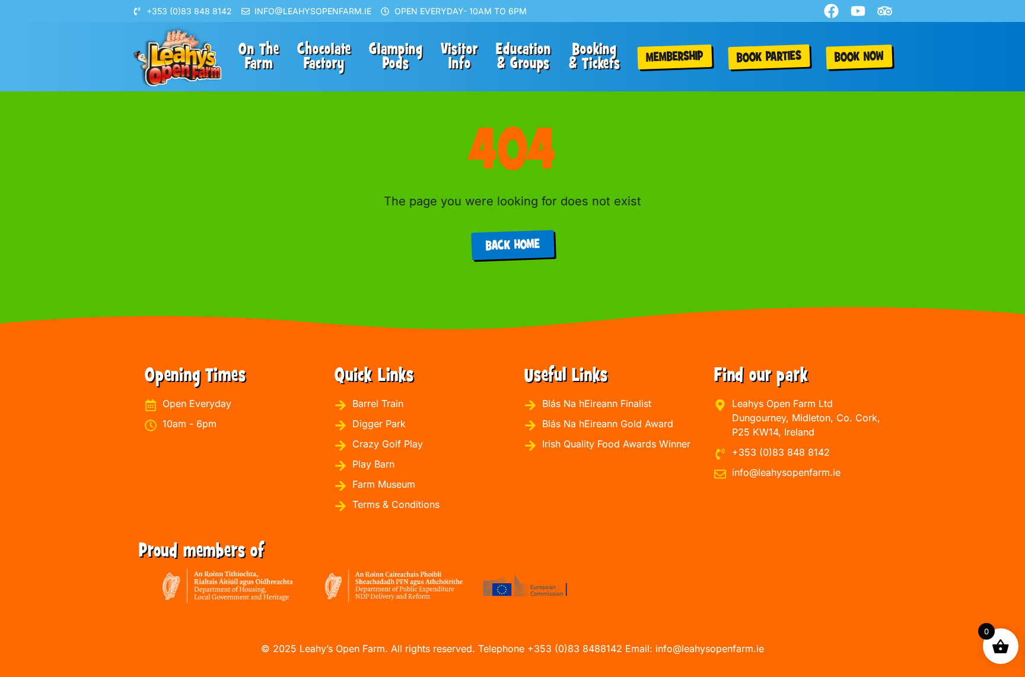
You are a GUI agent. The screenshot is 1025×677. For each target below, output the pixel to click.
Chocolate (324, 57)
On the (258, 57)
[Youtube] (858, 11)
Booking (594, 57)
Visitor (459, 57)
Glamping (396, 57)
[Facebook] (831, 11)
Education (523, 57)
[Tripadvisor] (884, 11)
